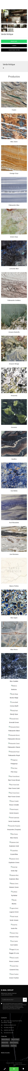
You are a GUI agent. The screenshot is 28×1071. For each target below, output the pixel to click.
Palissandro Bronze (14, 739)
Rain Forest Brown (14, 780)
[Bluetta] (14, 900)
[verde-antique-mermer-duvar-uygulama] (17, 26)
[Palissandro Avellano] (14, 285)
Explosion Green (14, 862)
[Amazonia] (14, 380)
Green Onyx (14, 237)
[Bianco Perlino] (14, 570)
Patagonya (14, 763)
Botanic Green (14, 887)
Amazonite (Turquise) (14, 829)
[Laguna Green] (14, 908)
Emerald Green (14, 722)
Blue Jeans (14, 141)
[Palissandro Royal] (14, 751)
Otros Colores (5, 1045)
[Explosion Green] (14, 858)
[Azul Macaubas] (14, 507)
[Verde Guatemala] (14, 817)
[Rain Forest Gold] (14, 784)
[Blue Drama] (14, 834)
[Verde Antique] (14, 16)
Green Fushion (14, 978)
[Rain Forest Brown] (14, 776)
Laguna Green (14, 912)
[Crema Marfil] (14, 702)
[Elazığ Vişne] (14, 710)
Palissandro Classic (14, 747)
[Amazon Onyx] (14, 933)
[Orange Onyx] (14, 158)
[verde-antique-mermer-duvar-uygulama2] (23, 26)
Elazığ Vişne (14, 714)
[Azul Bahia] (14, 475)
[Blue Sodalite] (14, 665)
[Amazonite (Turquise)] (14, 826)
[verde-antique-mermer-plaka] (11, 30)
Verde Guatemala (14, 821)
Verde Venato (14, 920)
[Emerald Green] (14, 718)
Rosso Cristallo (14, 805)
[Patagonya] (14, 760)
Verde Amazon (14, 813)
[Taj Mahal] (14, 891)
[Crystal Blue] (14, 850)
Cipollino (14, 459)
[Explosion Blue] (14, 875)
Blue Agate (14, 618)
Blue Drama (14, 838)
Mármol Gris (5, 1042)
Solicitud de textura (14, 50)
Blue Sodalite (14, 681)
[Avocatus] (14, 412)
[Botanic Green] (14, 883)
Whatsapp (14, 41)
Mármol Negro (15, 1039)
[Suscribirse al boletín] (25, 1000)
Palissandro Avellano (14, 300)
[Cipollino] (14, 443)
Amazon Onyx (14, 936)
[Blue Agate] (14, 602)
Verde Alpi (14, 871)
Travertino (13, 1045)
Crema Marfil (14, 706)
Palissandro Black (14, 730)
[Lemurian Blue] (14, 253)
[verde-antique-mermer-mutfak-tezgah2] (11, 26)
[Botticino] (14, 685)
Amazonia (14, 395)
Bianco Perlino (14, 586)
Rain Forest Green (14, 796)
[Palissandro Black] (14, 727)
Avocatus (14, 427)
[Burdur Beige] (14, 694)
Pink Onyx (14, 772)
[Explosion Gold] (14, 842)
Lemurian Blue (14, 268)
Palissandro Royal (14, 755)
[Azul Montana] (14, 539)
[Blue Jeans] (14, 126)
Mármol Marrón (14, 1042)
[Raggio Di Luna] (14, 949)
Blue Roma (14, 649)
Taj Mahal (14, 895)
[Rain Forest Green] (14, 793)
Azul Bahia (14, 491)
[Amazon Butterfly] (14, 316)
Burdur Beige (14, 698)
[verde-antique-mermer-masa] (4, 30)
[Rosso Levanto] (14, 957)
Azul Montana (14, 554)
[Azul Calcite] (14, 941)
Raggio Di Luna (14, 953)
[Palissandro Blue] (14, 189)
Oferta (14, 45)
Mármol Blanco (5, 1039)
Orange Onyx (14, 173)
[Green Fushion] (14, 974)
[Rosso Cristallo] (14, 801)
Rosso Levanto (14, 961)
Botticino (14, 689)
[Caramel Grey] (14, 966)
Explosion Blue (14, 879)
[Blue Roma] (14, 634)
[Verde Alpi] (14, 867)
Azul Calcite (14, 945)
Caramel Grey (14, 969)
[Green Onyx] (14, 221)
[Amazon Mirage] (14, 348)
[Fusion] (14, 94)
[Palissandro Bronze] (14, 735)
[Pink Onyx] (14, 768)
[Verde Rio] (14, 924)
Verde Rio (14, 928)
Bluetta (14, 903)
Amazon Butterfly (14, 332)
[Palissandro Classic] (14, 743)
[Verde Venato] (14, 916)
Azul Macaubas (14, 522)
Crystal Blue (14, 854)
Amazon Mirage (14, 364)
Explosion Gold (14, 846)
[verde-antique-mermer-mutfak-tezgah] (4, 26)
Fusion (14, 110)
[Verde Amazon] (14, 809)
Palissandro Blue (14, 205)
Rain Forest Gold (14, 788)
